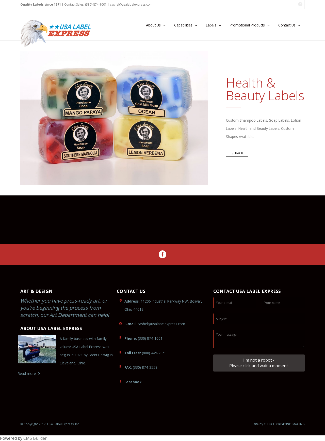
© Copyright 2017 (33, 424)
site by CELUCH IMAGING (279, 424)
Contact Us (287, 25)
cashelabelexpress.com (154, 323)
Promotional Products (247, 25)
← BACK (237, 153)
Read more (27, 373)
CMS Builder (35, 438)
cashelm (131, 4)
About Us (153, 25)
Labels (211, 25)
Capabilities (183, 25)
